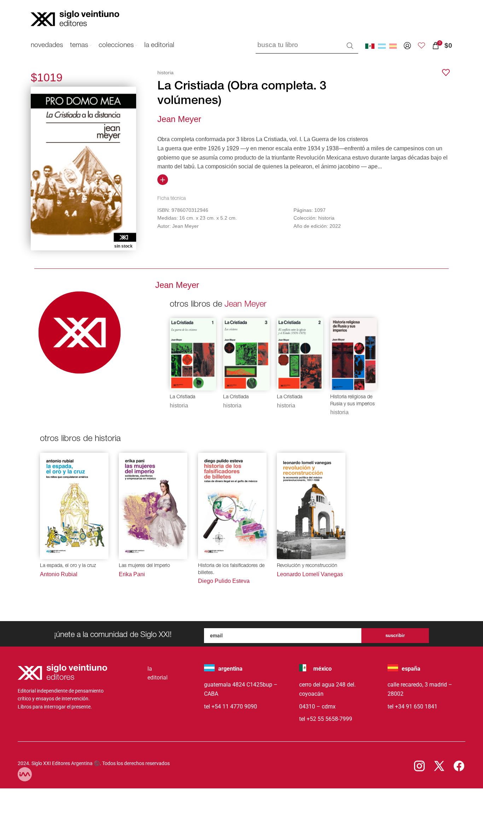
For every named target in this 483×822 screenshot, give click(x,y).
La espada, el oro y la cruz (68, 565)
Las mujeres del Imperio (144, 565)
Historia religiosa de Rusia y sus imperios (352, 401)
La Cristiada (182, 397)
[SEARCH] (350, 45)
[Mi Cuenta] (407, 46)
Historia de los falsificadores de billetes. (231, 569)
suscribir (395, 635)
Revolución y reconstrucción (307, 565)
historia (165, 72)
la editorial (157, 673)
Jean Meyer (179, 119)
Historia (179, 406)
